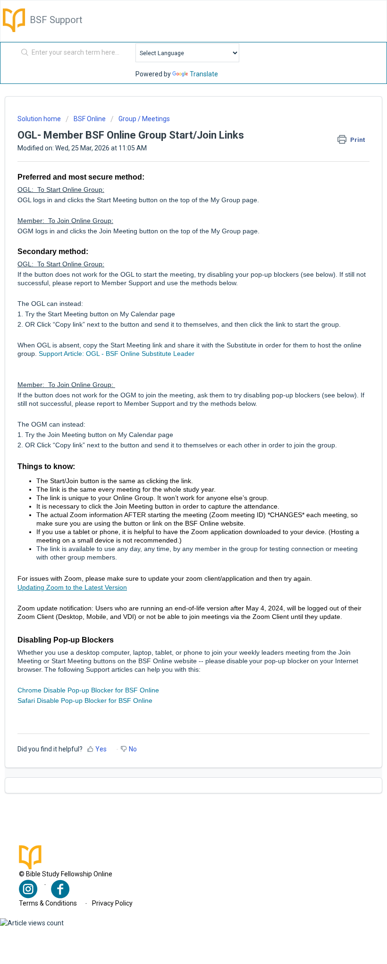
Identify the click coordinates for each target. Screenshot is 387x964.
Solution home (39, 119)
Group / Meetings (144, 119)
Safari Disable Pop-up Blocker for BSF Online (84, 700)
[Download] (176, 484)
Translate (204, 74)
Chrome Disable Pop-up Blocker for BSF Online (88, 690)
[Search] (22, 52)
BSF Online (90, 119)
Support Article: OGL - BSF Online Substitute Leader (115, 353)
